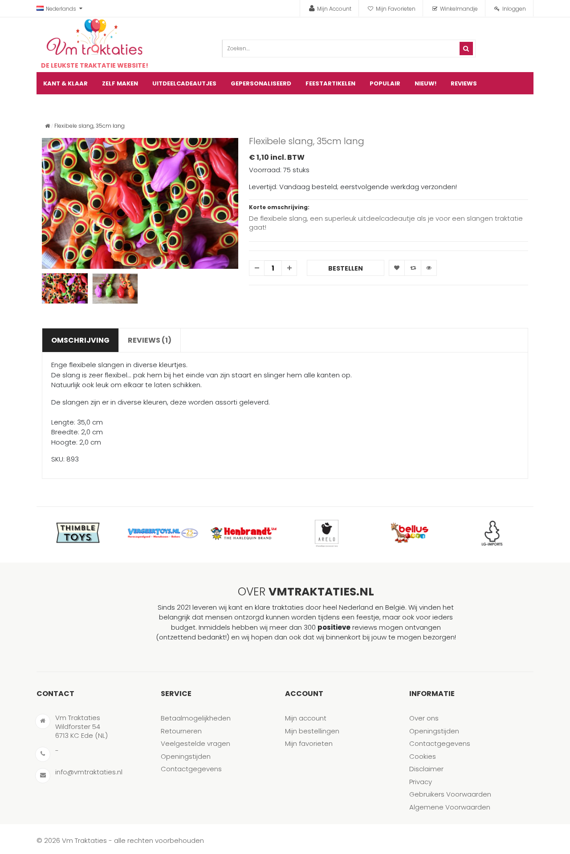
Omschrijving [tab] (80, 340)
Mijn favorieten (309, 743)
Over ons (424, 718)
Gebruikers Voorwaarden (450, 794)
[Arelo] (326, 533)
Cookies (422, 756)
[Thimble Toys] (78, 533)
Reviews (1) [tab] (149, 340)
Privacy (420, 781)
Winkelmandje (459, 8)
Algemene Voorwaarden (449, 807)
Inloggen (514, 8)
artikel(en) (515, 105)
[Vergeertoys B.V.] (160, 533)
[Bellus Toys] (409, 533)
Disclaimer (426, 768)
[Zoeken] (466, 48)
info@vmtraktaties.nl (88, 772)
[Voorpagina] (47, 126)
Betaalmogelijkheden (196, 718)
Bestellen (345, 268)
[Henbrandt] (243, 533)
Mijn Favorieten (395, 8)
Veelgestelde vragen (195, 743)
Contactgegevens (191, 768)
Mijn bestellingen (312, 731)
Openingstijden (186, 756)
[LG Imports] (492, 533)
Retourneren (181, 731)
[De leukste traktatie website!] (95, 37)
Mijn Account (334, 8)
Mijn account (305, 718)
